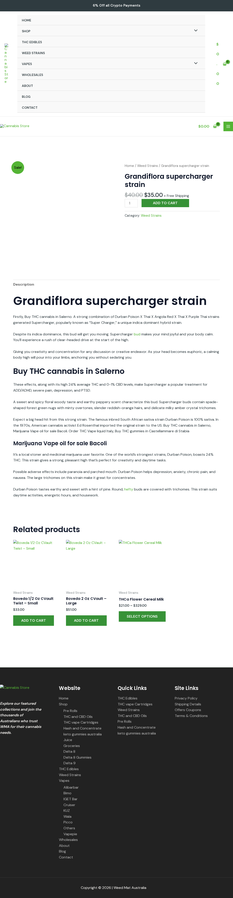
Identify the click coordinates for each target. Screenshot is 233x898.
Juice (67, 739)
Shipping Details (188, 704)
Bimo (67, 793)
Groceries (71, 745)
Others (69, 828)
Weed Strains (33, 53)
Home (26, 20)
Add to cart (165, 203)
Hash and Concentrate (82, 728)
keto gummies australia (82, 734)
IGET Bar (70, 799)
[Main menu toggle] (228, 126)
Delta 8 (69, 751)
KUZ (66, 810)
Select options (142, 616)
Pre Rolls (70, 710)
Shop (26, 31)
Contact (30, 108)
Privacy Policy (186, 698)
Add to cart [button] (33, 620)
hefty (128, 489)
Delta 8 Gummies (77, 757)
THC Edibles (32, 42)
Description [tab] (23, 284)
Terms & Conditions (191, 715)
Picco (68, 822)
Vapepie (70, 834)
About (27, 86)
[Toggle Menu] (194, 30)
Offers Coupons (188, 709)
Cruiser (69, 804)
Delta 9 (69, 763)
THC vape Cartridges (80, 722)
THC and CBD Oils (78, 716)
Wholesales (32, 75)
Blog (26, 97)
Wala (67, 816)
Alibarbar (71, 787)
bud (137, 334)
